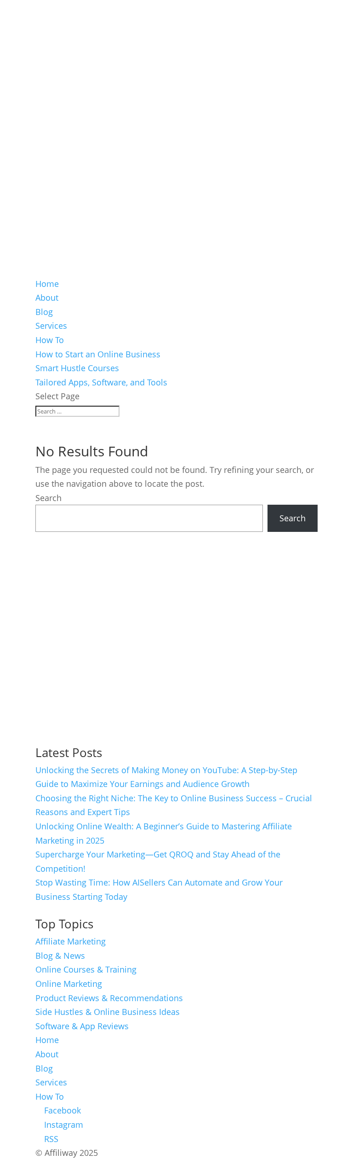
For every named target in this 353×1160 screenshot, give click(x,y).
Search (48, 497)
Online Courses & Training (86, 969)
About (46, 297)
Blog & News (60, 955)
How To (49, 339)
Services (51, 325)
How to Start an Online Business (97, 354)
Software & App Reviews (82, 1026)
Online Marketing (68, 983)
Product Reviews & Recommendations (109, 997)
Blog (44, 311)
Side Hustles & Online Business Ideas (107, 1011)
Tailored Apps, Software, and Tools (101, 382)
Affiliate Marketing (70, 941)
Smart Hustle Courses (77, 367)
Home (47, 283)
